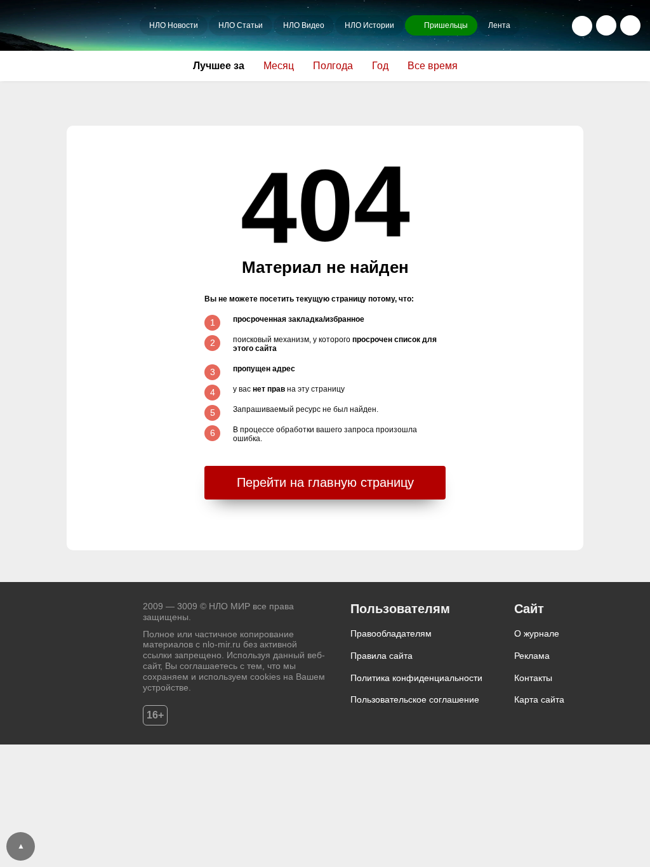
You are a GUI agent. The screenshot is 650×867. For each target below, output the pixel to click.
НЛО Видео (303, 25)
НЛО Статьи (240, 25)
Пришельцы (446, 25)
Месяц (278, 65)
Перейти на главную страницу (325, 482)
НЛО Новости (173, 25)
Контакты (533, 678)
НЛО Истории (369, 25)
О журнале (536, 633)
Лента (499, 25)
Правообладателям (391, 633)
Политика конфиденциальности (416, 678)
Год (380, 65)
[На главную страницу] (73, 25)
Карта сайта (539, 699)
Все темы (630, 25)
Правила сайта (381, 656)
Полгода (333, 65)
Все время (433, 65)
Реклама (532, 656)
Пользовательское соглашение (414, 699)
